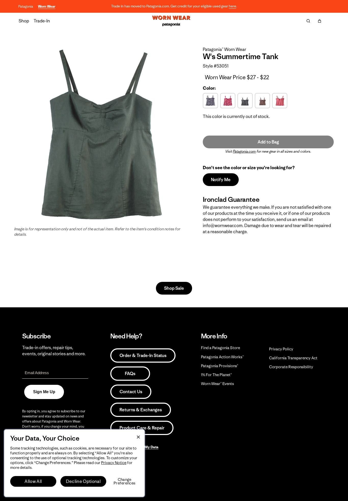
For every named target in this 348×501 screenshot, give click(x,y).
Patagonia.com (244, 151)
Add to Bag (268, 142)
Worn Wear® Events (217, 383)
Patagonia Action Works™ (222, 356)
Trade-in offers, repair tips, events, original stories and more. (54, 351)
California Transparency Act (293, 357)
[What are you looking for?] (308, 21)
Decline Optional (83, 481)
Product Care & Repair (142, 428)
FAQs (130, 373)
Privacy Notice (113, 462)
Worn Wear (46, 6)
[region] (74, 463)
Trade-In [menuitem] (42, 21)
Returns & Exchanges (140, 410)
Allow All (33, 481)
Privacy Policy (281, 349)
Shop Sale (174, 288)
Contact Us (130, 391)
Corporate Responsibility (291, 366)
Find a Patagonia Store (220, 347)
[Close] (138, 437)
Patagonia (25, 6)
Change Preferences (124, 481)
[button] (319, 21)
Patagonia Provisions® (219, 365)
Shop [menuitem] (24, 21)
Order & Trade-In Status (142, 355)
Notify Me (221, 179)
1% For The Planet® (216, 374)
